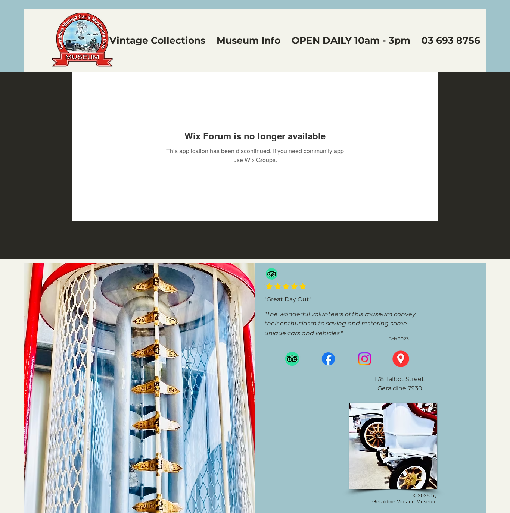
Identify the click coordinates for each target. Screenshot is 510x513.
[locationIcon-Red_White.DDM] (401, 359)
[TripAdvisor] (271, 274)
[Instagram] (364, 359)
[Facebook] (328, 359)
